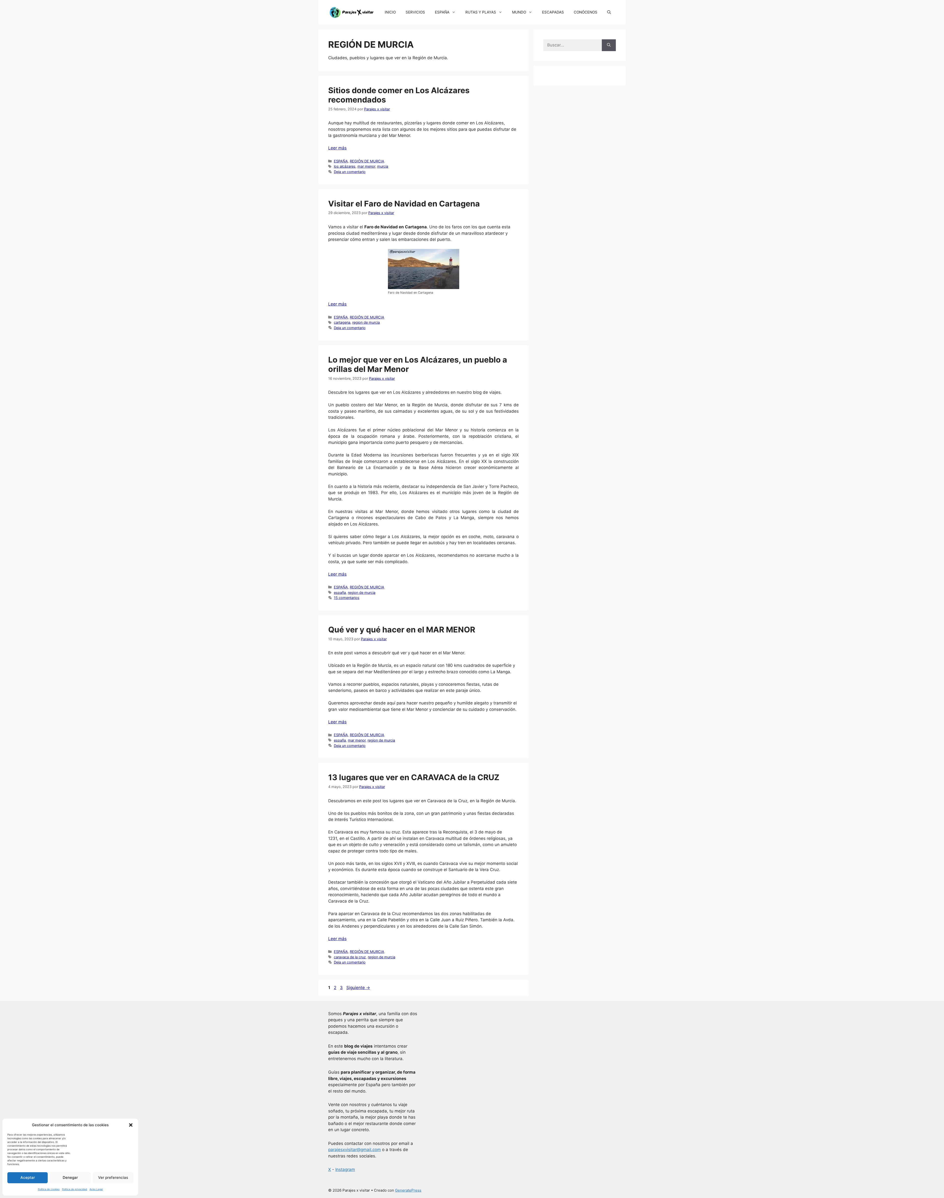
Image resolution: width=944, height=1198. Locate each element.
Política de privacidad (74, 1189)
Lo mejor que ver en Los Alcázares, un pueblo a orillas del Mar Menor (417, 364)
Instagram (345, 1169)
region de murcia (366, 322)
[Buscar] (609, 45)
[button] (130, 1125)
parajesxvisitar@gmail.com (354, 1149)
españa (340, 592)
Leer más (337, 148)
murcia (382, 166)
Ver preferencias (113, 1177)
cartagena (342, 322)
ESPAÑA (442, 12)
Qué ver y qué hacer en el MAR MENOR (401, 629)
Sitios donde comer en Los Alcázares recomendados (399, 95)
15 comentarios (346, 598)
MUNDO (519, 12)
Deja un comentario (350, 172)
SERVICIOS (415, 12)
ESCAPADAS (553, 12)
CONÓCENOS (585, 12)
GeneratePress (408, 1190)
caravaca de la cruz (350, 957)
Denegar (70, 1177)
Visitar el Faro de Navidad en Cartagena (404, 203)
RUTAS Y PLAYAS (480, 12)
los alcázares (344, 166)
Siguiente (358, 987)
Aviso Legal (96, 1189)
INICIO (390, 12)
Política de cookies (48, 1189)
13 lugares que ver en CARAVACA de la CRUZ (413, 777)
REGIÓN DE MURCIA (367, 161)
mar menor (366, 166)
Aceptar (27, 1177)
